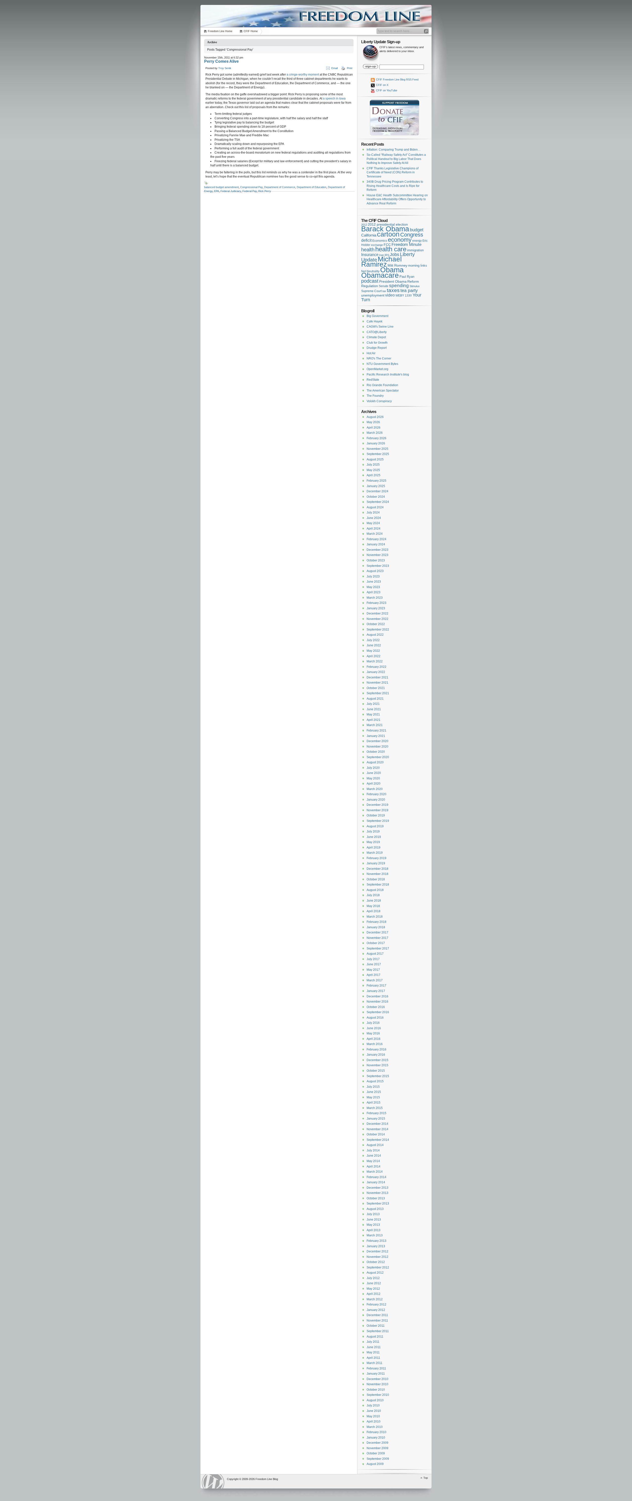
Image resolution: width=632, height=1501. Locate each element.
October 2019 (376, 815)
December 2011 (377, 1315)
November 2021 (377, 682)
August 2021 (375, 698)
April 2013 (373, 1230)
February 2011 (376, 1368)
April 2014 (373, 1166)
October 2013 (376, 1198)
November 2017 (377, 938)
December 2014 (377, 1124)
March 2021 (375, 725)
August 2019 (375, 826)
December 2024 (377, 491)
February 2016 (376, 1049)
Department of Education (311, 187)
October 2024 (376, 496)
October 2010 (376, 1389)
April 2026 (373, 427)
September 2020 (378, 757)
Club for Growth (377, 342)
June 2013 (374, 1219)
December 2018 (377, 868)
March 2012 (375, 1299)
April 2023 (373, 592)
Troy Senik (224, 68)
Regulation (369, 286)
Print (349, 68)
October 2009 (376, 1453)
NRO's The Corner (379, 358)
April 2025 (373, 475)
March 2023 (375, 597)
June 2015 (374, 1092)
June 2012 (374, 1283)
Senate (383, 286)
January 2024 (376, 544)
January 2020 (376, 799)
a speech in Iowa (334, 98)
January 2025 (376, 486)
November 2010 (377, 1384)
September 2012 (378, 1267)
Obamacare (380, 275)
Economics (379, 240)
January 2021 (376, 736)
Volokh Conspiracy (379, 401)
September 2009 (378, 1459)
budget (416, 229)
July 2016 (373, 1023)
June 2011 (374, 1347)
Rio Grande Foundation (382, 385)
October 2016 (376, 1007)
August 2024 (375, 507)
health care (390, 249)
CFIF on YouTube (386, 90)
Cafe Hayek (374, 321)
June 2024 (374, 518)
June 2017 (374, 964)
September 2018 (378, 884)
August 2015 (375, 1081)
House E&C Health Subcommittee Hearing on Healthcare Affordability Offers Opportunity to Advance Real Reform (397, 199)
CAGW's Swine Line (380, 326)
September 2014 (378, 1140)
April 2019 (373, 847)
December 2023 (377, 550)
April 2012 (373, 1294)
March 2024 (375, 533)
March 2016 (375, 1044)
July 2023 (373, 576)
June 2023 (374, 581)
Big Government (377, 316)
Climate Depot (376, 337)
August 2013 (375, 1209)
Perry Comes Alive (221, 61)
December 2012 (377, 1251)
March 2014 (375, 1171)
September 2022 (378, 629)
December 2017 (377, 932)
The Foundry (375, 395)
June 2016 (374, 1028)
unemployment (372, 295)
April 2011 (373, 1358)
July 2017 (373, 959)
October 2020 (376, 751)
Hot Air (371, 353)
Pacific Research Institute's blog (388, 374)
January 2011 (376, 1373)
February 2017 (376, 985)
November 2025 (377, 449)
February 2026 (376, 438)
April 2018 (373, 911)
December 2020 (377, 741)
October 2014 (376, 1134)
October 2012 (376, 1262)
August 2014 (375, 1145)
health (368, 249)
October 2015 (376, 1070)
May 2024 (373, 523)
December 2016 (377, 996)
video (390, 295)
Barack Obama (385, 229)
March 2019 (375, 852)
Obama (392, 270)
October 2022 (376, 624)
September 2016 (378, 1012)
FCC (387, 245)
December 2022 (377, 613)
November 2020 (377, 746)
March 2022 (375, 661)
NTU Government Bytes (382, 364)
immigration (415, 250)
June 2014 (374, 1155)
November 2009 (377, 1448)
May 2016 (373, 1033)
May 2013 (373, 1224)
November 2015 (377, 1065)
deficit (366, 240)
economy (400, 239)
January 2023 (376, 608)
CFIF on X (381, 84)
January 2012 (376, 1310)
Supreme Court (371, 291)
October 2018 (376, 879)
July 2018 (373, 895)
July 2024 (373, 512)
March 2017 (375, 980)
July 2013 (373, 1214)
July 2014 (373, 1150)
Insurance (369, 255)
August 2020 (375, 762)
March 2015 (375, 1108)
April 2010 (373, 1421)
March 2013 (375, 1235)
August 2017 (375, 953)
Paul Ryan (406, 276)
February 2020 (376, 794)
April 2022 (373, 656)
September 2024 (378, 502)
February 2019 (376, 858)
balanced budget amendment (221, 187)
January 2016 (376, 1054)
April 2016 (373, 1039)
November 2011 (377, 1320)
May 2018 (373, 906)
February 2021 (376, 730)
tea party (409, 290)
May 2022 (373, 650)
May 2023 (373, 587)
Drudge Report (377, 348)
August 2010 (375, 1400)
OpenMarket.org (377, 369)
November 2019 (377, 810)
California (368, 235)
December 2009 (377, 1442)
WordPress (213, 1481)
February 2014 (376, 1177)
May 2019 (373, 842)
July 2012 (373, 1278)
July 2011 (373, 1341)
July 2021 (373, 704)
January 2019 (376, 863)
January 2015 (376, 1118)
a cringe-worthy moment (303, 74)
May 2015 (373, 1097)
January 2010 (376, 1437)
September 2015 (378, 1076)
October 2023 (376, 560)
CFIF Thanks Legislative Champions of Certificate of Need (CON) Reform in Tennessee (392, 172)
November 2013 (377, 1193)
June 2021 (374, 709)
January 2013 (376, 1246)
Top (425, 1477)
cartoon (388, 234)
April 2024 (373, 528)
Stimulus (415, 286)
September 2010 (378, 1395)
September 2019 (378, 821)
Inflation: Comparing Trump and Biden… (394, 149)
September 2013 (378, 1203)
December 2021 (377, 677)
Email (334, 68)
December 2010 (377, 1379)
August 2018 (375, 890)
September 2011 (378, 1331)
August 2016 (375, 1017)
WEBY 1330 (403, 295)
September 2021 (378, 693)
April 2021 (373, 720)
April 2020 (373, 783)
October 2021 (376, 688)
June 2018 (374, 900)
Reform (413, 281)
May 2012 (373, 1288)
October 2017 (376, 943)
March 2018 (375, 916)
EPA (216, 191)
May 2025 (373, 470)
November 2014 (377, 1129)
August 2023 (375, 571)
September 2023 (378, 566)
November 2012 (377, 1257)
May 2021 (373, 714)
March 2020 (375, 789)
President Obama (393, 281)
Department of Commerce (279, 187)
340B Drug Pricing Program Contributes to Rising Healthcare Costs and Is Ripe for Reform (395, 186)
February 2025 (376, 480)
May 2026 (373, 422)
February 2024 (376, 539)
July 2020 (373, 768)
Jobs (394, 254)
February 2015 (376, 1113)
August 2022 (375, 634)
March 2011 (374, 1363)
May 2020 (373, 778)
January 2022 (376, 672)
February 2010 (376, 1432)
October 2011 (376, 1325)
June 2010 (374, 1411)
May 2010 (373, 1416)
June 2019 (374, 837)
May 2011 (373, 1352)
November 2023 (377, 555)
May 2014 (373, 1161)
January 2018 (376, 927)
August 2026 (375, 417)
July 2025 (373, 464)
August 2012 (375, 1272)
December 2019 (377, 805)
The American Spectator (383, 390)
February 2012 (376, 1304)
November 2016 (377, 1001)
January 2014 (376, 1182)
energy (417, 240)
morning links (417, 265)
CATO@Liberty (377, 332)
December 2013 (377, 1187)
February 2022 (376, 667)
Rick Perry (264, 191)
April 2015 (373, 1102)
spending (399, 285)
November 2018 (377, 874)
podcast (369, 281)
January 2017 (376, 991)
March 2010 (375, 1427)
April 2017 (373, 975)
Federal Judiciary (230, 191)
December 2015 (377, 1060)
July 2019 (373, 831)
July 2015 (373, 1086)
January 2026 (376, 443)
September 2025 (378, 454)
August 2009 (375, 1464)
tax (384, 291)
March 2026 (375, 432)
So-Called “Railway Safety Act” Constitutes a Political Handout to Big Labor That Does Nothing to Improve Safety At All (396, 159)
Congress (411, 235)
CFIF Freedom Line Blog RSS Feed (396, 79)
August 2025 (375, 459)
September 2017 (378, 948)
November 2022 (377, 619)
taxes (393, 290)
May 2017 (373, 969)
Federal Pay (249, 191)
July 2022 (373, 640)
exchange (377, 244)
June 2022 (374, 645)
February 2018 (376, 922)
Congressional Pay (251, 187)
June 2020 (374, 773)
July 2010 (373, 1405)
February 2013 (376, 1241)
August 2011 (375, 1336)
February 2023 (376, 603)
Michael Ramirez (381, 261)
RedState (373, 379)
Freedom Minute (406, 244)
